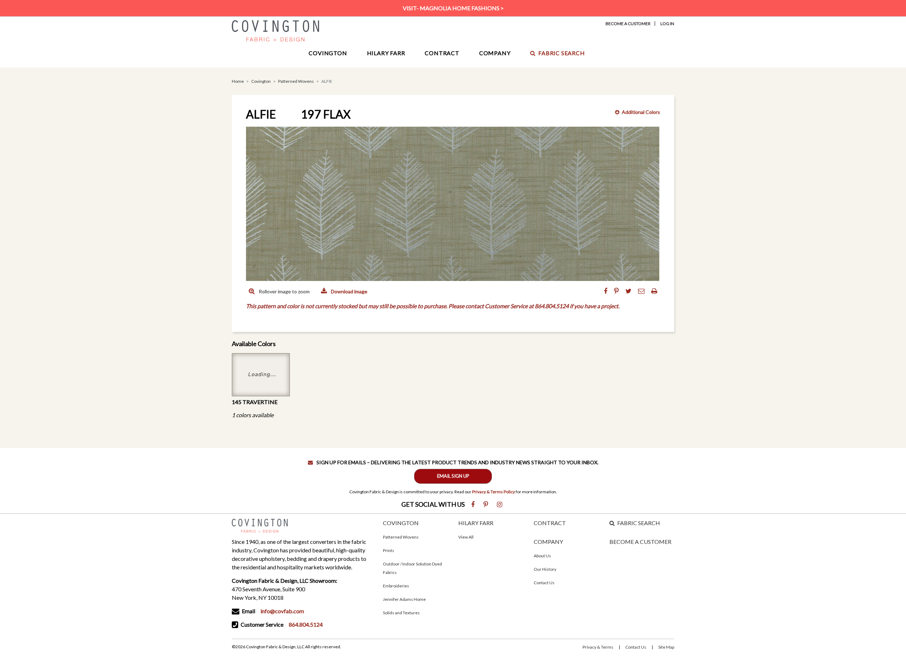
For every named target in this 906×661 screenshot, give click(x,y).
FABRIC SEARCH (638, 522)
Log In (667, 23)
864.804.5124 (306, 624)
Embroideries (396, 585)
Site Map (666, 647)
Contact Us (544, 582)
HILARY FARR (475, 522)
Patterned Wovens (296, 81)
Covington (261, 81)
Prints (388, 550)
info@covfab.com (282, 611)
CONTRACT (550, 522)
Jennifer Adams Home (404, 599)
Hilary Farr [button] (386, 53)
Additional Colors (641, 112)
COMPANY (548, 541)
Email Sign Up (453, 476)
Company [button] (495, 53)
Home (238, 81)
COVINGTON (401, 522)
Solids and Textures (401, 612)
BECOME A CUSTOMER (640, 541)
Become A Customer (628, 23)
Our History (545, 569)
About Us (542, 555)
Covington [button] (328, 53)
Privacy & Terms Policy (493, 491)
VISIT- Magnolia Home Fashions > (453, 8)
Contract (442, 53)
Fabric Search (561, 53)
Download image (348, 291)
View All (466, 537)
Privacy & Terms (598, 647)
